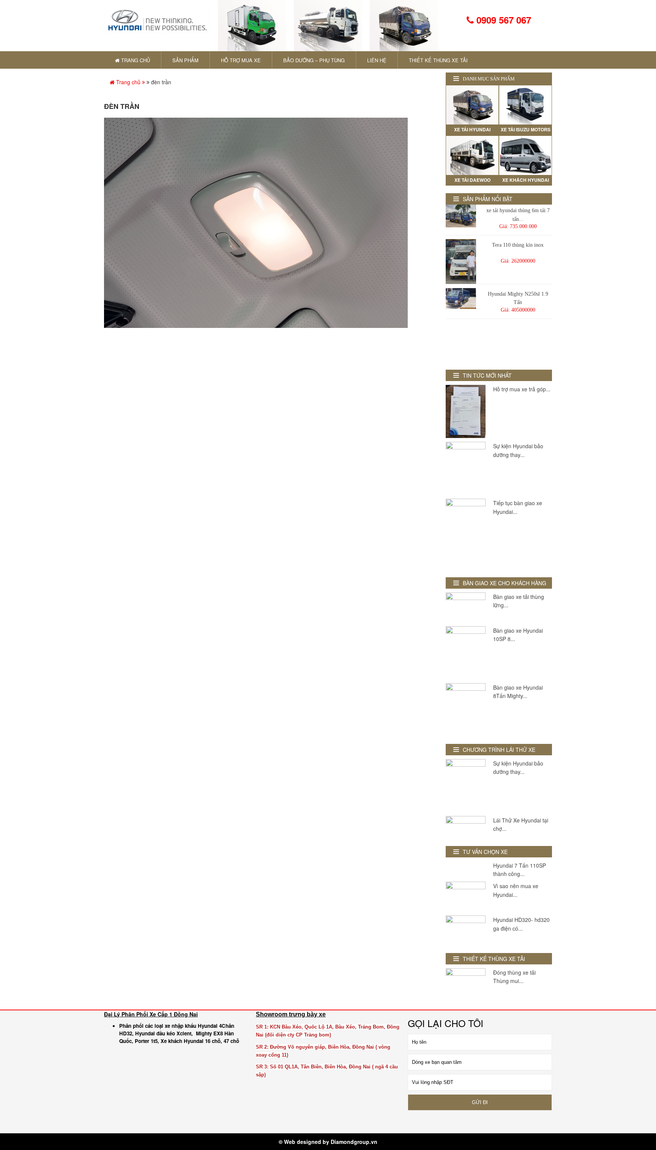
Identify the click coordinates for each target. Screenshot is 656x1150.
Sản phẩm (185, 60)
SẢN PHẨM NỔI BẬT (487, 199)
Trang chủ (128, 82)
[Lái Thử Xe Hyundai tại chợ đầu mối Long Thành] (466, 827)
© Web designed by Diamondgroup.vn (328, 1141)
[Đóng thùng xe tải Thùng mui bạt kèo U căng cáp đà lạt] (466, 983)
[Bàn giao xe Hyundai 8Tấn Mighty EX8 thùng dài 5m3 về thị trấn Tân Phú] (466, 709)
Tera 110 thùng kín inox (518, 245)
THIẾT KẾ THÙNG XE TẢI (438, 60)
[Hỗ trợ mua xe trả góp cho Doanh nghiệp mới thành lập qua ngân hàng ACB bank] (466, 411)
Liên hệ (376, 60)
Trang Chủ (135, 60)
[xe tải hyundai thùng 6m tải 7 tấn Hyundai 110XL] (461, 216)
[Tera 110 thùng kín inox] (461, 261)
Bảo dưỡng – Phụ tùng (314, 60)
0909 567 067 (502, 19)
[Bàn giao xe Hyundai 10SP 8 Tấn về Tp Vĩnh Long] (466, 652)
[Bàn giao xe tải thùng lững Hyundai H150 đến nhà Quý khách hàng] (466, 607)
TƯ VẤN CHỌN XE (485, 851)
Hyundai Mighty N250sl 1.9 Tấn (518, 298)
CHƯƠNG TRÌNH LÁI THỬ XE (499, 749)
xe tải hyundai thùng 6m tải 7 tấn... (518, 215)
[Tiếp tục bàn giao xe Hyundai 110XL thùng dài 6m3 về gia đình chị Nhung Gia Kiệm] (466, 534)
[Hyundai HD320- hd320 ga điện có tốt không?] (466, 930)
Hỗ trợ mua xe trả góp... (521, 389)
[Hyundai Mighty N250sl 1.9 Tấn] (461, 298)
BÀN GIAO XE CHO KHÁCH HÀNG (504, 583)
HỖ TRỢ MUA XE (241, 60)
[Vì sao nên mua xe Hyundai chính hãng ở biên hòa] (466, 897)
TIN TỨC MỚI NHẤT (487, 375)
